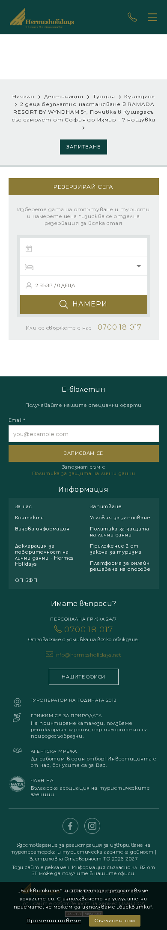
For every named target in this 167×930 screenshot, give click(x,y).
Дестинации (64, 96)
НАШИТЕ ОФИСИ (83, 677)
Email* (17, 420)
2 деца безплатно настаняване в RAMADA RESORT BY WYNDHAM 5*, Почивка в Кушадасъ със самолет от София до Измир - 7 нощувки (83, 112)
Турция (104, 96)
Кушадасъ (139, 96)
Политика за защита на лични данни (83, 473)
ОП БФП (26, 580)
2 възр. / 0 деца (55, 285)
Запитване (83, 147)
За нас (23, 506)
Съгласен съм (114, 920)
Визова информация (42, 529)
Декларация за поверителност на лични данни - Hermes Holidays (44, 555)
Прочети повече (54, 920)
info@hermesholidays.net (87, 654)
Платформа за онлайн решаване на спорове (120, 566)
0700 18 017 (83, 633)
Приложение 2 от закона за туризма (116, 549)
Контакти (30, 518)
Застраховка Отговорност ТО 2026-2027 (84, 859)
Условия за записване (120, 518)
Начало (23, 96)
